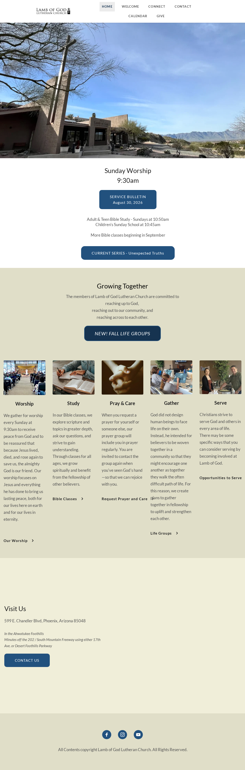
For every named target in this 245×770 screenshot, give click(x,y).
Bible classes (112, 235)
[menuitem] (107, 6)
